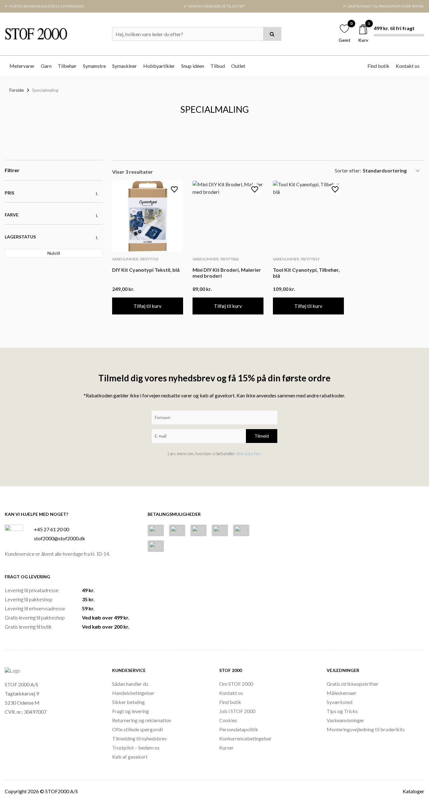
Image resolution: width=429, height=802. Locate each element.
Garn (46, 66)
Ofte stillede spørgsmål (137, 729)
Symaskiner (124, 66)
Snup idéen (192, 66)
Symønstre (94, 66)
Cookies (228, 720)
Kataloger (413, 791)
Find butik (378, 66)
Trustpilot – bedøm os (136, 747)
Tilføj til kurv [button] (147, 306)
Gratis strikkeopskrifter (352, 684)
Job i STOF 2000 (237, 711)
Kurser (226, 747)
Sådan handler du (130, 684)
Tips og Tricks (342, 711)
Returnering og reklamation (141, 720)
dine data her (248, 453)
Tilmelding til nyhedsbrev (139, 738)
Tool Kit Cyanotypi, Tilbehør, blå (306, 273)
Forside (16, 90)
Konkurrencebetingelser (245, 738)
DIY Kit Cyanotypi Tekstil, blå (146, 270)
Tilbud (217, 66)
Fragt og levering (130, 711)
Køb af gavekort (130, 757)
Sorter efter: (348, 170)
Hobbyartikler (159, 66)
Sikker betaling (128, 702)
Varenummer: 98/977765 (135, 259)
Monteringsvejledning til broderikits (366, 729)
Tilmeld (261, 436)
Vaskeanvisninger (345, 720)
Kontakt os (408, 66)
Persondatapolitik (238, 729)
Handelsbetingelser (133, 693)
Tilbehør (67, 66)
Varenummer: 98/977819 (296, 259)
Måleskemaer (341, 693)
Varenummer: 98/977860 (216, 259)
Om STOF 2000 (236, 684)
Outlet (238, 66)
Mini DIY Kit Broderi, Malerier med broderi (227, 273)
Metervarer (22, 66)
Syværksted (339, 702)
